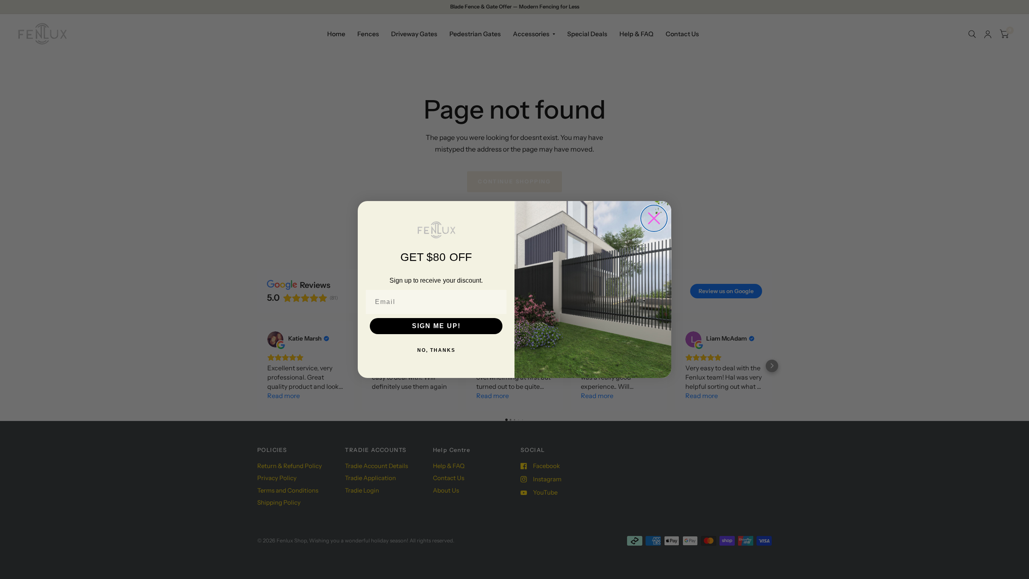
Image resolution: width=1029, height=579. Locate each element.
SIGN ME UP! (436, 325)
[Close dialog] (654, 218)
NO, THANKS (436, 350)
